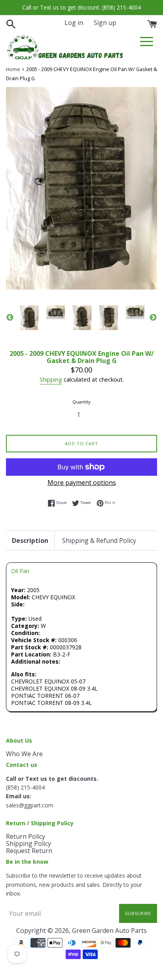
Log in (73, 22)
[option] (29, 317)
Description (30, 540)
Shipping (51, 379)
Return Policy (25, 836)
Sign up (105, 22)
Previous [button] (10, 318)
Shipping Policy (28, 843)
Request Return (29, 850)
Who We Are (24, 753)
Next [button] (153, 318)
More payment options (81, 482)
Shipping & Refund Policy (99, 540)
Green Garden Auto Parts (109, 930)
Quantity (81, 402)
